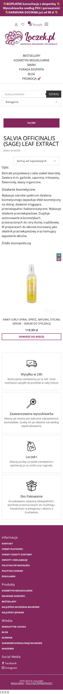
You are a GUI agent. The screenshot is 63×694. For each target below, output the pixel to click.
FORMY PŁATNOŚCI (12, 549)
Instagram (10, 668)
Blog (31, 74)
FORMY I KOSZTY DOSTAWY (17, 554)
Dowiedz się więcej (31, 336)
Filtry (31, 123)
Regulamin (8, 576)
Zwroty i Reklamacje (14, 560)
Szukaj (54, 94)
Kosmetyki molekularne (31, 60)
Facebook (10, 663)
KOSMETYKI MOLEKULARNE (17, 591)
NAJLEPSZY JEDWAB (13, 612)
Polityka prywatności (16, 565)
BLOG (5, 632)
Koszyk (35, 25)
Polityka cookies (12, 571)
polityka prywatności (39, 683)
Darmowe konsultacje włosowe (22, 643)
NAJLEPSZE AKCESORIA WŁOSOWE (20, 607)
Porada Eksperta (31, 69)
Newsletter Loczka (14, 627)
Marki (31, 64)
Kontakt (7, 543)
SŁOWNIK (7, 638)
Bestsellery (31, 55)
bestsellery (9, 601)
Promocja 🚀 (31, 78)
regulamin (17, 683)
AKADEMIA (8, 648)
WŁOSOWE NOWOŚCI (13, 596)
